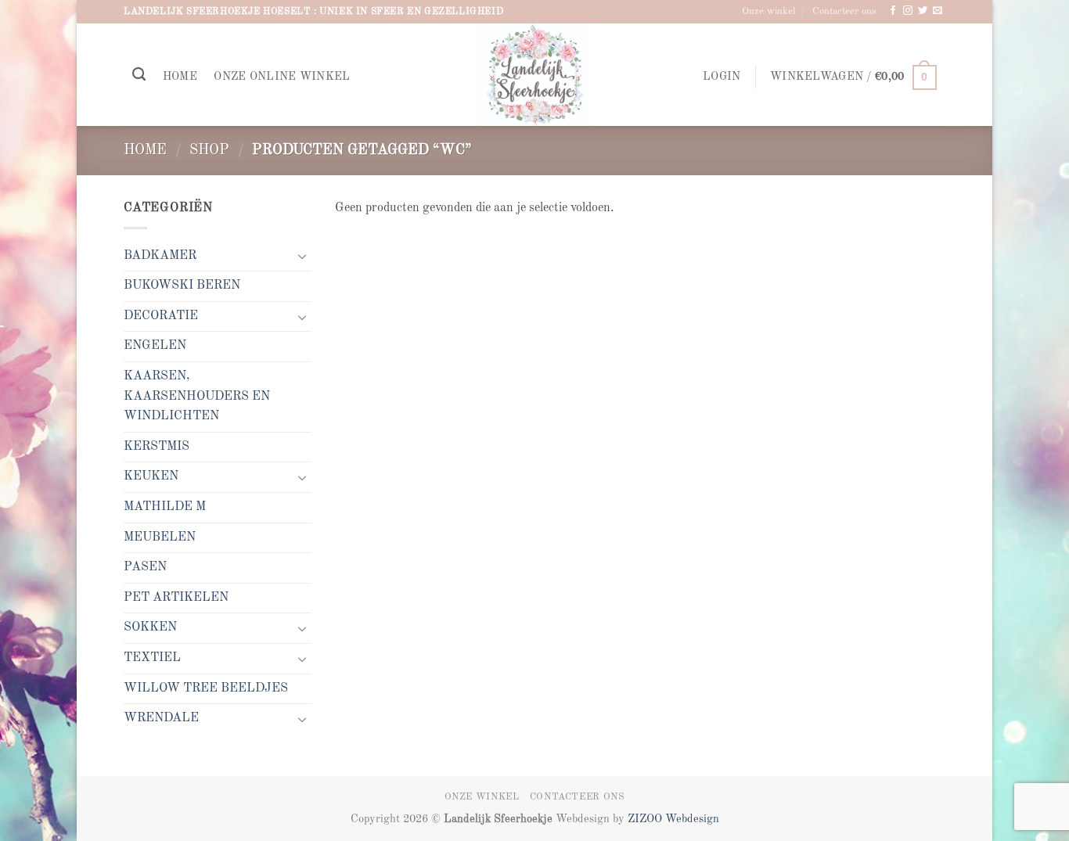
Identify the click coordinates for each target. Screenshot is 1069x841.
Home (180, 76)
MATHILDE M (165, 507)
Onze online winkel (282, 76)
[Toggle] (302, 255)
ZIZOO (646, 819)
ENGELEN (155, 346)
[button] (721, 77)
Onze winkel (768, 11)
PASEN (145, 567)
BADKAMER (160, 256)
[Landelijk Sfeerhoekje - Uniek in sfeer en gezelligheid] (535, 74)
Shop (209, 150)
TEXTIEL (152, 658)
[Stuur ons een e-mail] (937, 10)
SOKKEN (150, 627)
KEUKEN (151, 476)
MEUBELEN (160, 537)
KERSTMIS (156, 446)
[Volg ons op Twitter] (922, 10)
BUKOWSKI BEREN (182, 285)
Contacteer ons (844, 11)
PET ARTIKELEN (176, 597)
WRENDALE (161, 718)
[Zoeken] (139, 74)
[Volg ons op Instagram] (907, 10)
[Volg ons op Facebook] (893, 10)
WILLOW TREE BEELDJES (206, 688)
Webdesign (692, 819)
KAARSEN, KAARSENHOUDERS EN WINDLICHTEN (197, 396)
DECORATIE (161, 316)
